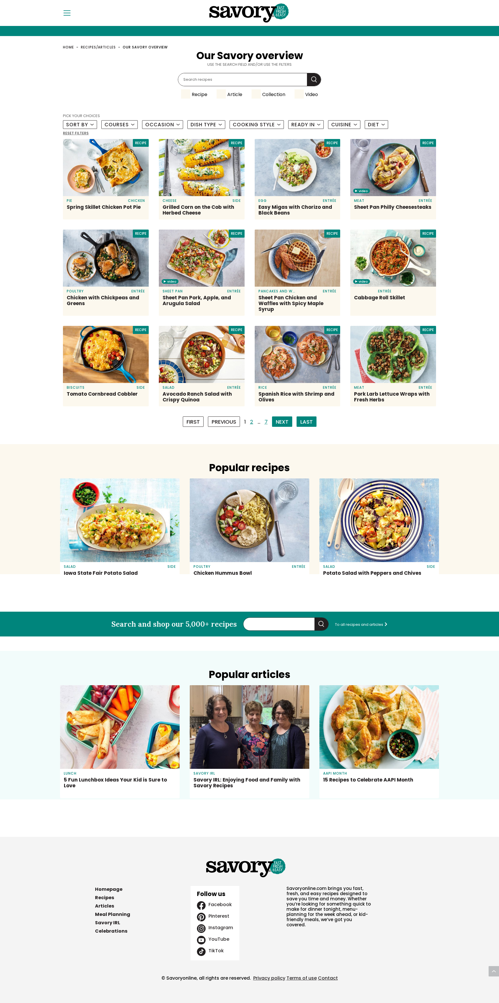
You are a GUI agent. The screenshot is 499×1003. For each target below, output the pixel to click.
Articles (104, 906)
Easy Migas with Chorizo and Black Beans (295, 210)
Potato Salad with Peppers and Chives (372, 573)
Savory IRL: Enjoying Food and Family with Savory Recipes (246, 782)
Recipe (199, 94)
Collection (273, 94)
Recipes (104, 897)
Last (306, 421)
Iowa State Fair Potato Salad (101, 573)
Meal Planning (112, 914)
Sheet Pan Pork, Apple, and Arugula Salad (197, 300)
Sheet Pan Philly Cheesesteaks (392, 207)
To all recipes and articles (359, 624)
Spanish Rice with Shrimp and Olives (296, 396)
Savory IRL (107, 922)
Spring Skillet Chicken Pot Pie (104, 207)
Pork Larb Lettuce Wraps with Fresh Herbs (392, 396)
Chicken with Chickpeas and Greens (103, 300)
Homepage (108, 889)
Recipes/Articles (98, 47)
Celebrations (111, 931)
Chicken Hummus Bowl (222, 573)
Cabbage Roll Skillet (379, 297)
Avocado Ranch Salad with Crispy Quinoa (197, 396)
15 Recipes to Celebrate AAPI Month (368, 779)
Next (282, 421)
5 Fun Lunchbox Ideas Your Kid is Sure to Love (115, 782)
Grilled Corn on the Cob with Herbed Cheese (198, 210)
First (193, 421)
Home (68, 47)
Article (234, 94)
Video (311, 94)
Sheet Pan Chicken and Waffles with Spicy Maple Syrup (290, 303)
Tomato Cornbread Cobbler (102, 393)
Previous (224, 421)
